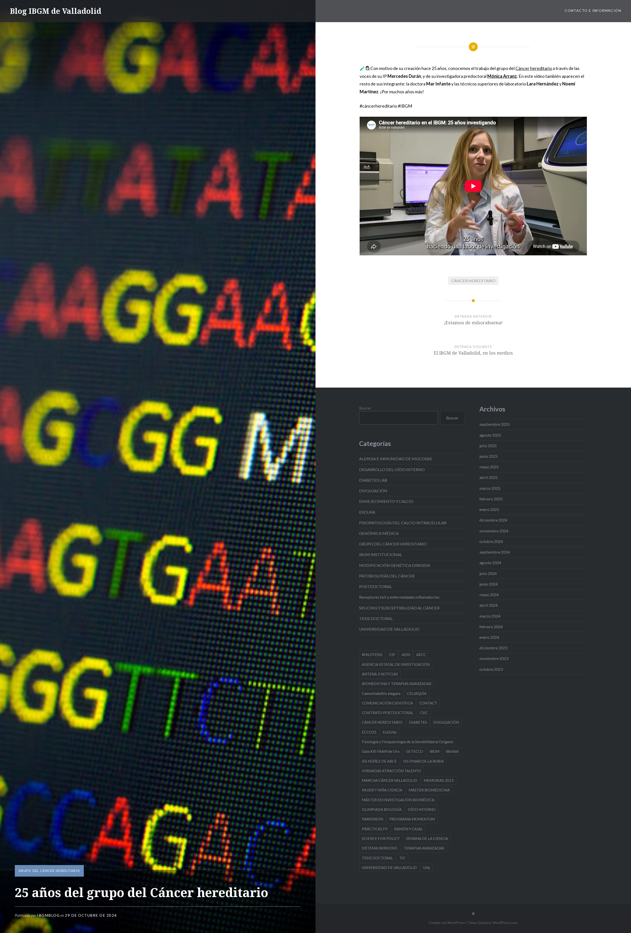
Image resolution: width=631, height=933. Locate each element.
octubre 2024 (491, 541)
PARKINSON (372, 819)
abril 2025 (488, 477)
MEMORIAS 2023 (439, 780)
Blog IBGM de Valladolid (55, 11)
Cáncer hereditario (533, 68)
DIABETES (418, 722)
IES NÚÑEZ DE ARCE (379, 761)
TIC (402, 858)
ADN (406, 654)
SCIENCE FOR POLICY (381, 838)
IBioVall (452, 751)
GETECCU (414, 751)
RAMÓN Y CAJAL (408, 829)
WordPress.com (504, 922)
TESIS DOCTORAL (376, 618)
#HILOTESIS (372, 654)
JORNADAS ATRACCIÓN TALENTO (391, 771)
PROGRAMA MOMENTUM (412, 819)
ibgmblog (48, 915)
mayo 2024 (489, 594)
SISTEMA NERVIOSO (379, 848)
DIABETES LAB (373, 480)
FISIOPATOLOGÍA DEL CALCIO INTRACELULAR (402, 522)
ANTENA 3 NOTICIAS (380, 674)
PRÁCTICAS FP (375, 829)
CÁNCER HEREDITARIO (473, 280)
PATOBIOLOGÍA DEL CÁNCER (386, 575)
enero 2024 (489, 637)
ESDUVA (367, 512)
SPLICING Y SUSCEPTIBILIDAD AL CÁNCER (399, 608)
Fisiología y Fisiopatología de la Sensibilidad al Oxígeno (407, 741)
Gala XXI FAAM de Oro (381, 751)
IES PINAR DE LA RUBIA (423, 761)
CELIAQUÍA (416, 693)
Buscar (365, 408)
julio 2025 (488, 445)
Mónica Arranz (502, 76)
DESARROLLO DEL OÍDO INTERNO (392, 469)
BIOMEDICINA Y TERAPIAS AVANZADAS (396, 683)
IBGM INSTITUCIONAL (380, 554)
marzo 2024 (489, 616)
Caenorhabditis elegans (381, 693)
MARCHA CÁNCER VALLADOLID (389, 780)
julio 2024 (488, 573)
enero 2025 (489, 509)
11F (392, 654)
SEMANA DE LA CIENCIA (427, 838)
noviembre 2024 (493, 530)
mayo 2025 (489, 466)
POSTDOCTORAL (375, 586)
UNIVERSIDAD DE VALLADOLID (389, 629)
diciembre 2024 (493, 520)
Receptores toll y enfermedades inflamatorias (399, 597)
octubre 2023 (491, 669)
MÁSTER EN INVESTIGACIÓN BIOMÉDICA (398, 800)
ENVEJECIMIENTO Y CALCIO (386, 501)
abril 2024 (488, 605)
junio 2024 (488, 584)
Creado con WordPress (447, 922)
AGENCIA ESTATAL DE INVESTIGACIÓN (396, 664)
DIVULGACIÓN (373, 490)
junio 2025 (488, 456)
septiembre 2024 (494, 552)
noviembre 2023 (493, 658)
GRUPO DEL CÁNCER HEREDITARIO (49, 871)
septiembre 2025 (494, 424)
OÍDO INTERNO (422, 809)
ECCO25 (369, 732)
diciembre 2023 (493, 647)
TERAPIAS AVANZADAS (424, 848)
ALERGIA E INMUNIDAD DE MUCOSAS (395, 458)
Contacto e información (593, 10)
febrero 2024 (491, 626)
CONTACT (428, 703)
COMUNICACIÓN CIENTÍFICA (387, 703)
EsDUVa (389, 732)
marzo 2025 (489, 488)
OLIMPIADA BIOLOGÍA (382, 809)
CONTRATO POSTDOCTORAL (387, 712)
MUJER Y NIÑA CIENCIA (382, 790)
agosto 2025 (490, 435)
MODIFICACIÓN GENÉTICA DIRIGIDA (394, 565)
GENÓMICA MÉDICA (379, 533)
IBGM (434, 751)
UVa (426, 867)
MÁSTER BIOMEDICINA (429, 790)
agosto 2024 (490, 562)
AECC (421, 654)
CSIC (424, 712)
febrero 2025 (491, 498)
